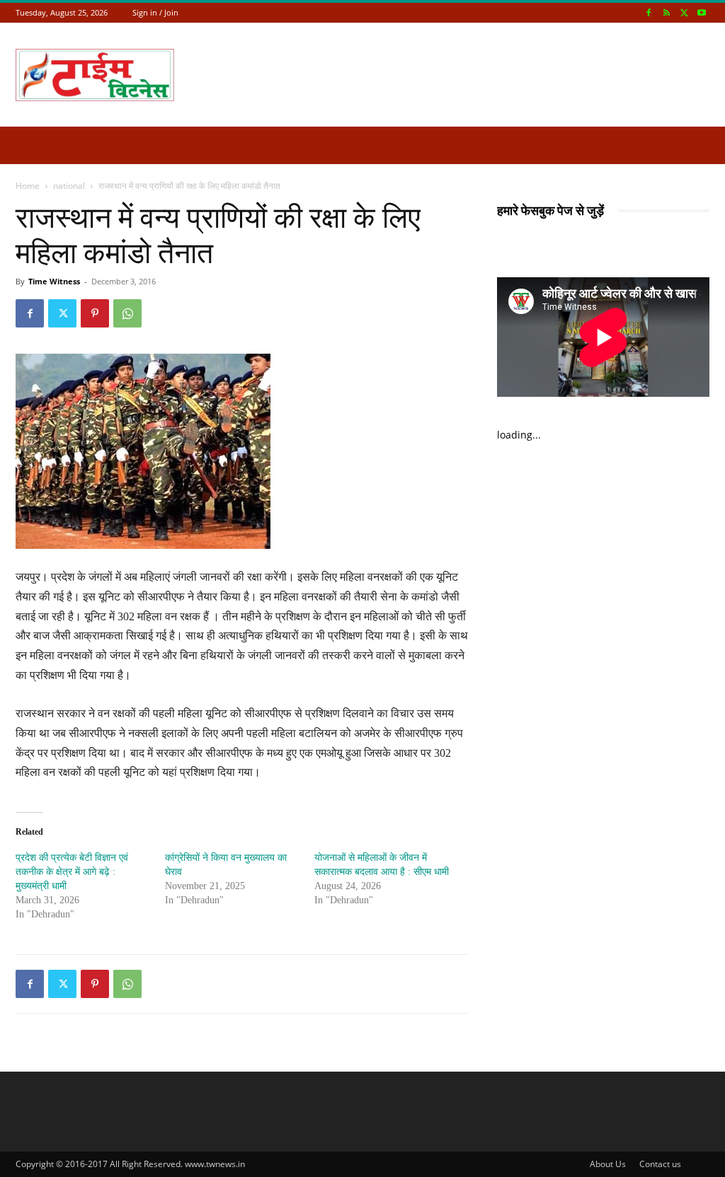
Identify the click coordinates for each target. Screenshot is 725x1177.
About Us (608, 1164)
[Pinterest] (95, 313)
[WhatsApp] (127, 313)
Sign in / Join (155, 12)
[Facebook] (648, 12)
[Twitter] (684, 12)
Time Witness (54, 281)
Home (28, 186)
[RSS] (666, 12)
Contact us (660, 1164)
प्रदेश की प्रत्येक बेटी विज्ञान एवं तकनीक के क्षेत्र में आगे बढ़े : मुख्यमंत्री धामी (72, 871)
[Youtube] (701, 12)
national (69, 186)
